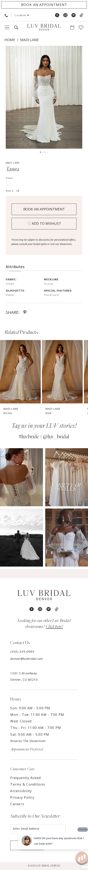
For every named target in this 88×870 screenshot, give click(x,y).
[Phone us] (6, 15)
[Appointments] (72, 28)
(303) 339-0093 (22, 651)
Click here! (54, 626)
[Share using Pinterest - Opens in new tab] (25, 312)
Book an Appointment (44, 209)
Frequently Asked (25, 778)
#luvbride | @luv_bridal (44, 437)
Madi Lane (29, 39)
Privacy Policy (22, 797)
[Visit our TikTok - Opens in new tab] (81, 15)
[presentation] (20, 372)
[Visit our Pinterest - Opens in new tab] (73, 15)
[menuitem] (6, 15)
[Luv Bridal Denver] (44, 27)
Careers (17, 804)
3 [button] (45, 152)
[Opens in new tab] (21, 477)
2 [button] (43, 152)
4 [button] (47, 152)
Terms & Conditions (27, 784)
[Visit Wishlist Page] (81, 27)
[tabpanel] (44, 97)
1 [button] (40, 152)
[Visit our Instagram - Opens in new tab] (65, 15)
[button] (22, 15)
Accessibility (21, 791)
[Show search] (16, 28)
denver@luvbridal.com (26, 659)
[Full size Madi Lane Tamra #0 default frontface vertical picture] (44, 97)
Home (10, 39)
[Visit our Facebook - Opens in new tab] (57, 15)
